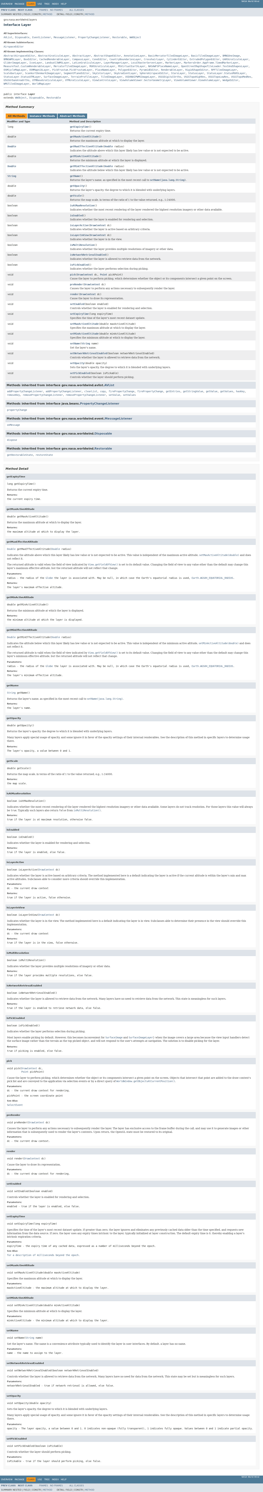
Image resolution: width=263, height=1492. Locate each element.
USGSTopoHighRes (194, 76)
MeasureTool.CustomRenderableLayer (27, 66)
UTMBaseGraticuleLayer (47, 80)
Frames (43, 10)
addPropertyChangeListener (25, 391)
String (12, 176)
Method (47, 14)
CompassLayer (80, 59)
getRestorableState (20, 454)
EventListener (41, 37)
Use (40, 4)
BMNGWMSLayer (12, 59)
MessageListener (64, 37)
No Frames (56, 10)
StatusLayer (196, 73)
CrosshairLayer (154, 59)
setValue (114, 394)
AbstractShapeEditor (107, 55)
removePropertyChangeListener (43, 394)
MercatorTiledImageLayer (70, 66)
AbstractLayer (81, 55)
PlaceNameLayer (105, 69)
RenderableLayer (171, 69)
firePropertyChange (121, 391)
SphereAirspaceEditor (154, 73)
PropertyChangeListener (93, 37)
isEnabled (76, 215)
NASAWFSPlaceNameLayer (163, 66)
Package (20, 4)
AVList (8, 37)
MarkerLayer (173, 62)
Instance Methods (42, 116)
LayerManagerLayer (116, 62)
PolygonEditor (127, 69)
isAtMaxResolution (82, 205)
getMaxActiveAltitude (84, 136)
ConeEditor (99, 59)
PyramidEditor (149, 69)
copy (103, 391)
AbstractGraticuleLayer (53, 55)
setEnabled (77, 304)
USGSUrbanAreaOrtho (16, 80)
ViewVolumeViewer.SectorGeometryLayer (145, 80)
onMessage (13, 424)
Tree (47, 4)
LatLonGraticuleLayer (86, 62)
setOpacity (77, 363)
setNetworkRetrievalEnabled (88, 353)
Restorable (119, 37)
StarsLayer (178, 73)
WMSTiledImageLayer (16, 83)
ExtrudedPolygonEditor (205, 59)
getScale (75, 195)
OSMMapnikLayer (39, 69)
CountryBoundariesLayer (125, 59)
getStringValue (193, 391)
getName (75, 176)
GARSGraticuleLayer (235, 59)
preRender (76, 284)
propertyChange (17, 409)
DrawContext (98, 225)
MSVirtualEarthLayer (131, 66)
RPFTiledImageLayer (224, 69)
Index (55, 4)
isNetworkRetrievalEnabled (88, 254)
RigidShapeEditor (196, 69)
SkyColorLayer (101, 73)
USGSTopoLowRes (218, 76)
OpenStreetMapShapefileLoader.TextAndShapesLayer (214, 66)
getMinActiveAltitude (84, 156)
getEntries (173, 391)
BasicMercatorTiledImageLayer (168, 55)
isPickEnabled (79, 264)
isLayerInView (79, 235)
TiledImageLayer (111, 76)
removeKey (13, 394)
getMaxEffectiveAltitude (86, 146)
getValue (211, 391)
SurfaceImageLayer (56, 76)
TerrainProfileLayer (84, 76)
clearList (90, 391)
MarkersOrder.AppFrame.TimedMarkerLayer (211, 62)
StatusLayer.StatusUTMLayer (22, 76)
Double (12, 146)
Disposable (22, 37)
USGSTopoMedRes (241, 76)
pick (73, 274)
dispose (12, 439)
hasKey (240, 391)
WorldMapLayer (41, 83)
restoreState (44, 454)
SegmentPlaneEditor (76, 73)
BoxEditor (30, 59)
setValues (129, 394)
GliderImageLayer (15, 62)
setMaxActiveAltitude (84, 323)
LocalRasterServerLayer (146, 62)
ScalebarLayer (13, 73)
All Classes (76, 10)
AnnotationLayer (134, 55)
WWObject (135, 37)
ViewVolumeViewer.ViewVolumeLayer (197, 80)
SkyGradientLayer (125, 73)
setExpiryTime (79, 313)
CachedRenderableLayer (54, 59)
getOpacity (77, 185)
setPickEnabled (80, 373)
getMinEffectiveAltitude (86, 166)
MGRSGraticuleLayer (102, 66)
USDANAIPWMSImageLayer (140, 76)
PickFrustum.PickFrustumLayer (72, 69)
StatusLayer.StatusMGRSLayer (226, 73)
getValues (226, 391)
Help (63, 4)
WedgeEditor (230, 80)
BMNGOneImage (231, 55)
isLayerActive (79, 225)
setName (75, 343)
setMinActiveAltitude (84, 333)
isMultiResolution (82, 245)
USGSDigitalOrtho (169, 76)
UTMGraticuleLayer (77, 80)
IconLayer (35, 62)
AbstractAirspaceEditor (19, 55)
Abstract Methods (72, 116)
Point (103, 274)
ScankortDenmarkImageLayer (43, 73)
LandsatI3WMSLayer (57, 62)
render (74, 294)
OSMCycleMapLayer (15, 69)
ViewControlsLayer (104, 80)
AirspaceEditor (14, 46)
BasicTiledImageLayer (205, 55)
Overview (7, 4)
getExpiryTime (79, 126)
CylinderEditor (177, 59)
